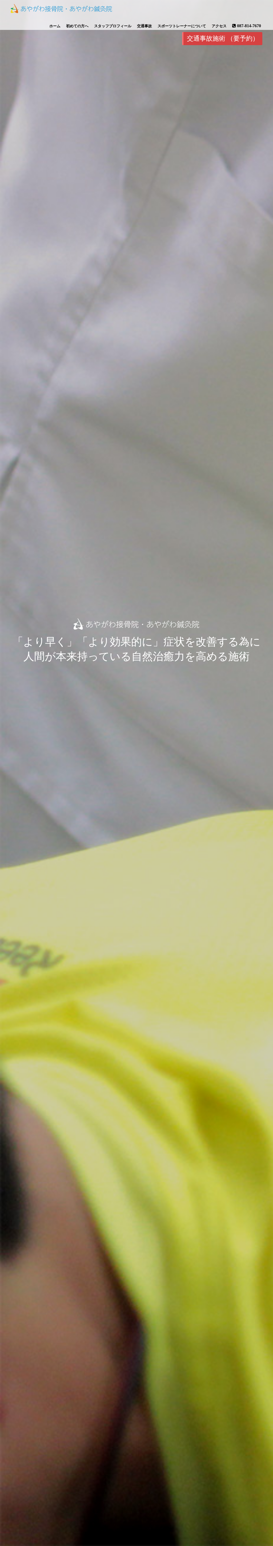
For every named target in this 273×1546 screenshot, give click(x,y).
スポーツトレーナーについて (182, 26)
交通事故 (144, 26)
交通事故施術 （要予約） (223, 38)
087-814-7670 (249, 25)
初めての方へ (77, 26)
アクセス (219, 26)
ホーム (55, 26)
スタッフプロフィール (112, 26)
